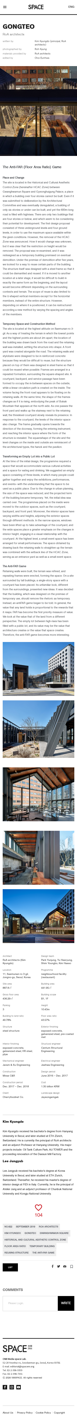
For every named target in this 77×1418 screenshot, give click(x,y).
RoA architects (48, 1227)
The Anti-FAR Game (43, 1253)
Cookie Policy (43, 1413)
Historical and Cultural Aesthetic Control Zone (35, 1240)
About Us (8, 1413)
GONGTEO (30, 1233)
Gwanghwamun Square (54, 1233)
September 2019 (25, 1227)
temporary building (42, 1246)
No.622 (8, 1227)
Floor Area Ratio (15, 1246)
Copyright (59, 1413)
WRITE (66, 1303)
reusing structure (16, 1253)
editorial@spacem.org (22, 1366)
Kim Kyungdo (12, 1233)
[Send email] (65, 1267)
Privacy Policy (25, 1413)
